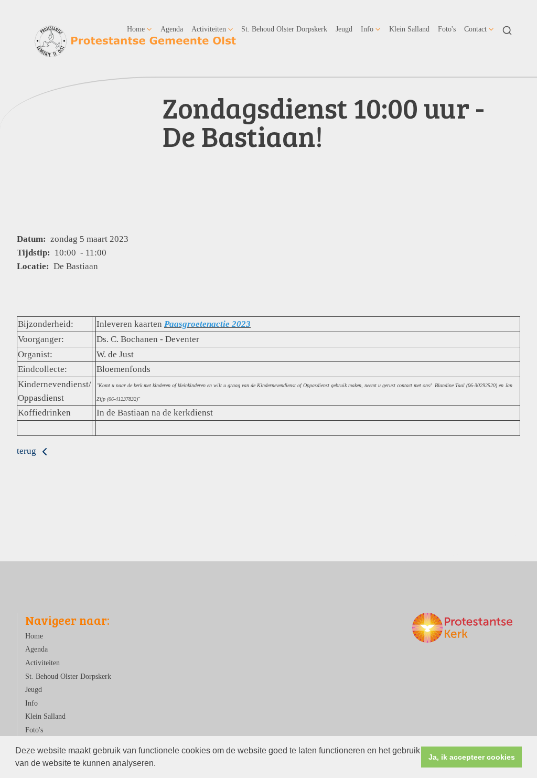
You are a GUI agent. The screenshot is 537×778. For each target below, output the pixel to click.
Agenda (171, 29)
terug (27, 451)
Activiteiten (208, 29)
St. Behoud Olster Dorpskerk (284, 29)
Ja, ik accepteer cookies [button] (471, 757)
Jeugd (344, 29)
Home (136, 29)
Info (367, 29)
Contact (475, 29)
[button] (159, 764)
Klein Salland (409, 29)
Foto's (447, 29)
